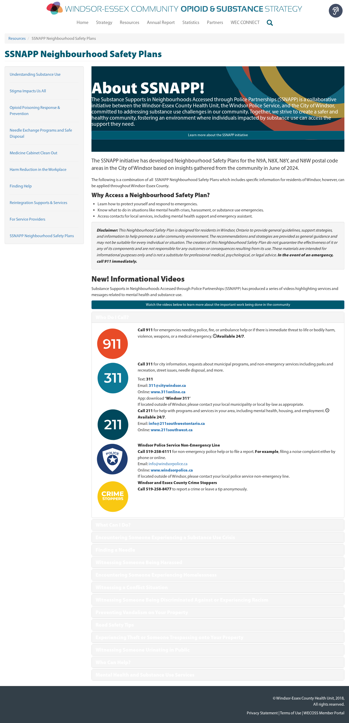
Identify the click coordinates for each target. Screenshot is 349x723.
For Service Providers (27, 219)
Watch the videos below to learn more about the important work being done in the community (218, 304)
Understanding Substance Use (35, 74)
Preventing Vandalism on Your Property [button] (142, 612)
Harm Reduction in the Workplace (38, 169)
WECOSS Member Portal (324, 713)
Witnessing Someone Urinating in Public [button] (143, 650)
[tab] (218, 317)
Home (82, 22)
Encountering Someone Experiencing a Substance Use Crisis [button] (165, 537)
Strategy (104, 22)
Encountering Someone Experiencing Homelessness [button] (156, 575)
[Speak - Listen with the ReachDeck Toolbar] (336, 11)
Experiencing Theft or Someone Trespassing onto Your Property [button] (169, 637)
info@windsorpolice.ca (168, 463)
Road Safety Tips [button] (115, 625)
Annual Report (161, 22)
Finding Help (21, 186)
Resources (129, 22)
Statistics (190, 22)
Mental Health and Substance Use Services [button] (145, 675)
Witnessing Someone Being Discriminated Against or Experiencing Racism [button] (182, 600)
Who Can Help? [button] (113, 662)
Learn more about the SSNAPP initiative (218, 135)
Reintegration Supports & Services (38, 202)
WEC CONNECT (245, 22)
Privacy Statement (262, 713)
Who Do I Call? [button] (112, 317)
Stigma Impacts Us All (28, 90)
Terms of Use (290, 713)
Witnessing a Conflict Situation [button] (132, 587)
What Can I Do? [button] (113, 525)
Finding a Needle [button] (115, 550)
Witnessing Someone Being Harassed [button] (139, 562)
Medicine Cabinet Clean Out (33, 152)
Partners (215, 22)
